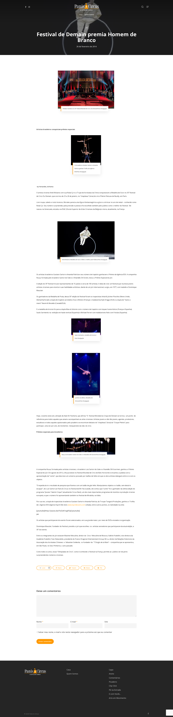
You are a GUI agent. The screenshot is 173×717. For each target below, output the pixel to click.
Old (86, 28)
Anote (111, 674)
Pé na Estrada (115, 690)
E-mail (73, 622)
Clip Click (113, 686)
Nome (39, 622)
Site (106, 622)
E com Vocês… (115, 694)
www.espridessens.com (76, 505)
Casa (69, 670)
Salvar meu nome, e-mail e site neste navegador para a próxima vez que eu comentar (75, 632)
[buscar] (142, 7)
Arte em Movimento (117, 698)
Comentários (114, 678)
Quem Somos (72, 674)
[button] (147, 7)
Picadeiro (113, 682)
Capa (111, 670)
